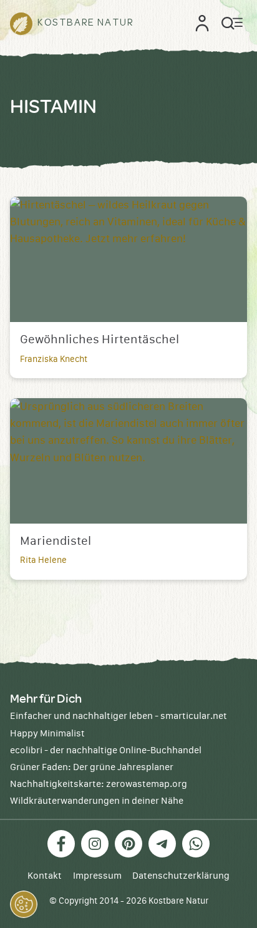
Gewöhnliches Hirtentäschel (99, 339)
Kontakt (44, 876)
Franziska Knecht (53, 359)
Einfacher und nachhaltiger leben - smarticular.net (118, 716)
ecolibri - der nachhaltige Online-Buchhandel (105, 750)
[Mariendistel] (128, 461)
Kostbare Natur (178, 901)
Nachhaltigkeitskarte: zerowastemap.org (98, 784)
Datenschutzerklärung (181, 876)
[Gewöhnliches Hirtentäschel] (128, 259)
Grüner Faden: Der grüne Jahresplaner (91, 767)
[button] (23, 904)
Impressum (97, 876)
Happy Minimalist (47, 733)
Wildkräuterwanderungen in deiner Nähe (96, 801)
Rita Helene (43, 560)
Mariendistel (55, 541)
